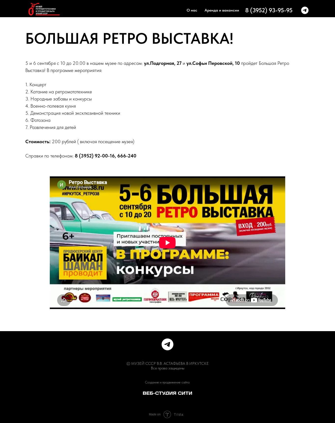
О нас (192, 10)
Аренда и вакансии (222, 10)
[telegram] (305, 10)
